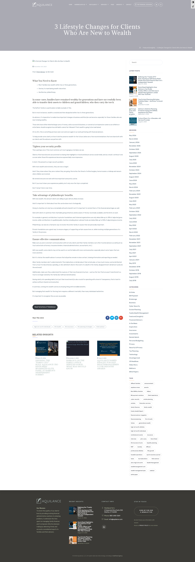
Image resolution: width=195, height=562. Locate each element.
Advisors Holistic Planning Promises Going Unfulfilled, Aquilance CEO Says (148, 110)
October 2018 (134, 270)
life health (57, 326)
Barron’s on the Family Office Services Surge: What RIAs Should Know (76, 364)
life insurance (69, 326)
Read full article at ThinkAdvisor (45, 307)
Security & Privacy (135, 347)
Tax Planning (133, 351)
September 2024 (135, 173)
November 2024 (135, 166)
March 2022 (133, 232)
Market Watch (134, 337)
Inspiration (133, 327)
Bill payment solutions (137, 395)
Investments (133, 334)
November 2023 (134, 194)
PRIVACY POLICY (143, 525)
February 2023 (134, 208)
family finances (135, 407)
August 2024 (134, 177)
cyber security (135, 399)
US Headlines (133, 361)
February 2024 (134, 191)
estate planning (148, 399)
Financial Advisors (135, 320)
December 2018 (134, 267)
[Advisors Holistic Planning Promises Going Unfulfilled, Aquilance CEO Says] (133, 112)
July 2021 (132, 249)
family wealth (148, 407)
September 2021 (135, 246)
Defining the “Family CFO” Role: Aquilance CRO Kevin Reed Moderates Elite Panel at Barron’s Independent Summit (47, 367)
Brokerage (133, 299)
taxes (132, 458)
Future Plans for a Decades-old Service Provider (149, 119)
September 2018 (135, 274)
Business (132, 303)
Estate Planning (135, 310)
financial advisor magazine (138, 415)
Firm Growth (148, 419)
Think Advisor (40, 72)
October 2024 (134, 170)
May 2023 (132, 204)
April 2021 (132, 256)
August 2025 (133, 156)
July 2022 (132, 218)
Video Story (133, 365)
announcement (148, 383)
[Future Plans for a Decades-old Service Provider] (133, 121)
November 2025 (134, 146)
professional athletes (137, 450)
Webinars (132, 368)
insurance (150, 435)
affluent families (135, 383)
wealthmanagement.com (138, 466)
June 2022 (133, 222)
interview (133, 439)
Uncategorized (134, 358)
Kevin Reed (154, 439)
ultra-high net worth (137, 462)
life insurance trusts (137, 443)
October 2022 (134, 211)
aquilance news (135, 387)
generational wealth (145, 423)
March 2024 (133, 187)
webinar (152, 470)
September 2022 (135, 215)
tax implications (142, 458)
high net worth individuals (42, 326)
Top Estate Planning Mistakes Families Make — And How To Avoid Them (150, 101)
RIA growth (150, 450)
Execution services (145, 403)
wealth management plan (138, 470)
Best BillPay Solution (137, 391)
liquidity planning (152, 443)
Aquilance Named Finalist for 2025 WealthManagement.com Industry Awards (108, 364)
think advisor (100, 326)
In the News (133, 323)
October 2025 (134, 149)
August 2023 (134, 198)
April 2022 (133, 229)
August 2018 (133, 277)
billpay (149, 391)
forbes (133, 423)
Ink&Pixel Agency (117, 556)
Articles (132, 292)
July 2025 (132, 160)
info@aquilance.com (115, 519)
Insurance (132, 330)
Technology (133, 354)
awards (146, 387)
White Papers (134, 372)
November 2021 (134, 242)
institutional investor (137, 435)
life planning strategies (85, 326)
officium (148, 447)
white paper (134, 474)
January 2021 (134, 260)
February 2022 (134, 236)
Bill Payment (133, 296)
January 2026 (134, 142)
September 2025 (135, 153)
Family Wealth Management (139, 313)
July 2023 (132, 201)
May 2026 (132, 135)
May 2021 (132, 253)
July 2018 (132, 280)
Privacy (132, 344)
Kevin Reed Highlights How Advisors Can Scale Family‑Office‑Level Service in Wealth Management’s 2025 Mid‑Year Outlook (148, 90)
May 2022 (132, 225)
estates (133, 403)
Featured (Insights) (136, 316)
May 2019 (132, 263)
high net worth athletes (138, 427)
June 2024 (133, 180)
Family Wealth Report (137, 411)
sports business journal (153, 454)
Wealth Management (153, 462)
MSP (132, 447)
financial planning (136, 419)
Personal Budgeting (136, 341)
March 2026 (133, 139)
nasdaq (139, 447)
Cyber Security (134, 306)
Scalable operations (136, 454)
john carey (143, 439)
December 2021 (134, 239)
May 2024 (132, 184)
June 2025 (133, 163)
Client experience (153, 395)
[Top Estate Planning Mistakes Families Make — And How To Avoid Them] (133, 102)
